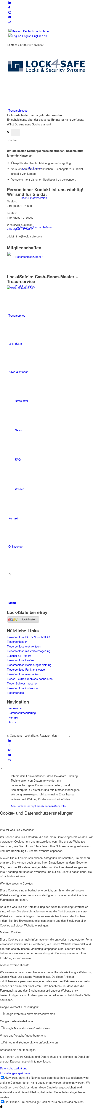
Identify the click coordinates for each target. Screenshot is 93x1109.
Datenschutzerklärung (22, 713)
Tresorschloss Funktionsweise (26, 669)
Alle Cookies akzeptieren (26, 806)
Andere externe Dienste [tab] (14, 965)
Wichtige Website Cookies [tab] (16, 883)
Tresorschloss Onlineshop (23, 688)
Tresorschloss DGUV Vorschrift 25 (28, 637)
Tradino (64, 735)
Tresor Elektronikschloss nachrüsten (30, 679)
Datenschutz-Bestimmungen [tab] (17, 1050)
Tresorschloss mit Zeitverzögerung (28, 651)
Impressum (15, 708)
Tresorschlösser (17, 641)
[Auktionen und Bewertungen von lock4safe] (23, 621)
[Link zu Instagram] (9, 12)
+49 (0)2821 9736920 (20, 229)
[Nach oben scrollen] (1, 769)
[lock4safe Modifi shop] (46, 82)
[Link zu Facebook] (9, 7)
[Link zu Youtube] (9, 17)
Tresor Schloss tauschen (22, 683)
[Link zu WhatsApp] (9, 22)
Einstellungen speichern (15, 1073)
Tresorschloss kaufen (20, 660)
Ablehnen (48, 806)
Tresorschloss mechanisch (23, 674)
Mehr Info (60, 806)
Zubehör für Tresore (19, 656)
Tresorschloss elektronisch (23, 646)
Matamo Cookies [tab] (10, 932)
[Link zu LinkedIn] (9, 2)
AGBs (12, 722)
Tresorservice (15, 693)
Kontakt (13, 717)
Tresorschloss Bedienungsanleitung (29, 665)
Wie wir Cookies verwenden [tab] (17, 830)
